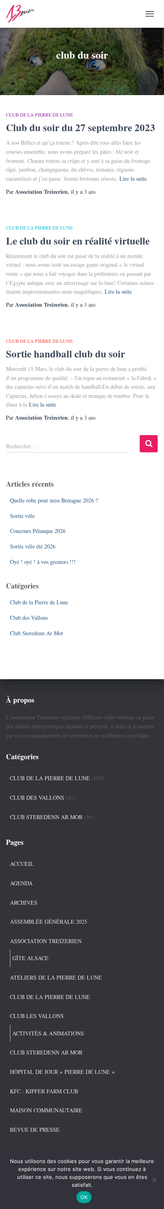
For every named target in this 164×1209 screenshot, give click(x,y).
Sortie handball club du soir (65, 353)
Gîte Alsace (30, 958)
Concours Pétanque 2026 (38, 531)
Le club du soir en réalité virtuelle (78, 240)
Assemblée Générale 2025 (48, 921)
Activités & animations (48, 1033)
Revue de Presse (35, 1129)
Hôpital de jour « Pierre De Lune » (62, 1071)
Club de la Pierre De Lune (50, 997)
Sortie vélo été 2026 (32, 546)
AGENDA (21, 883)
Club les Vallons (37, 1016)
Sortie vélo (22, 516)
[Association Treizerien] (24, 14)
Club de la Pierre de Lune (39, 114)
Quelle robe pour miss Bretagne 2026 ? (54, 500)
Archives (23, 902)
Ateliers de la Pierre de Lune (56, 977)
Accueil (22, 863)
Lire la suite (132, 178)
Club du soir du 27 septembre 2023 (80, 127)
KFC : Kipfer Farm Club (44, 1091)
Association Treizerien (46, 941)
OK (84, 1197)
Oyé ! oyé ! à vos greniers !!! (43, 561)
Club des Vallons (29, 617)
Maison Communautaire (46, 1110)
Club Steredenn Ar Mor (36, 633)
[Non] (154, 1180)
